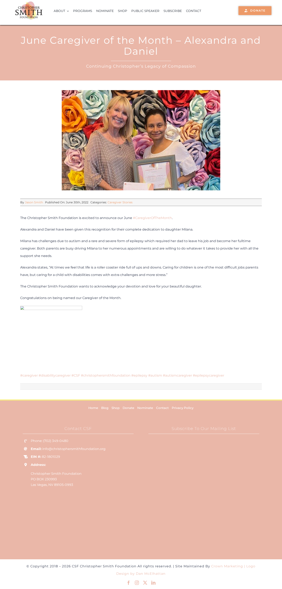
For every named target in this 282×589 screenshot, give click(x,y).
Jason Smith (34, 202)
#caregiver (29, 375)
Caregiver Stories (120, 202)
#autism (155, 375)
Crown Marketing (227, 566)
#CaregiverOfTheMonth (152, 218)
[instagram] (137, 583)
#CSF (75, 375)
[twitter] (145, 583)
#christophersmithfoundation (105, 375)
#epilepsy (139, 375)
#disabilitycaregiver (55, 375)
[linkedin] (153, 583)
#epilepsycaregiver (208, 375)
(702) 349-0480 (55, 441)
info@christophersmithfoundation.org (73, 449)
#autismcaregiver (177, 375)
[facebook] (129, 583)
